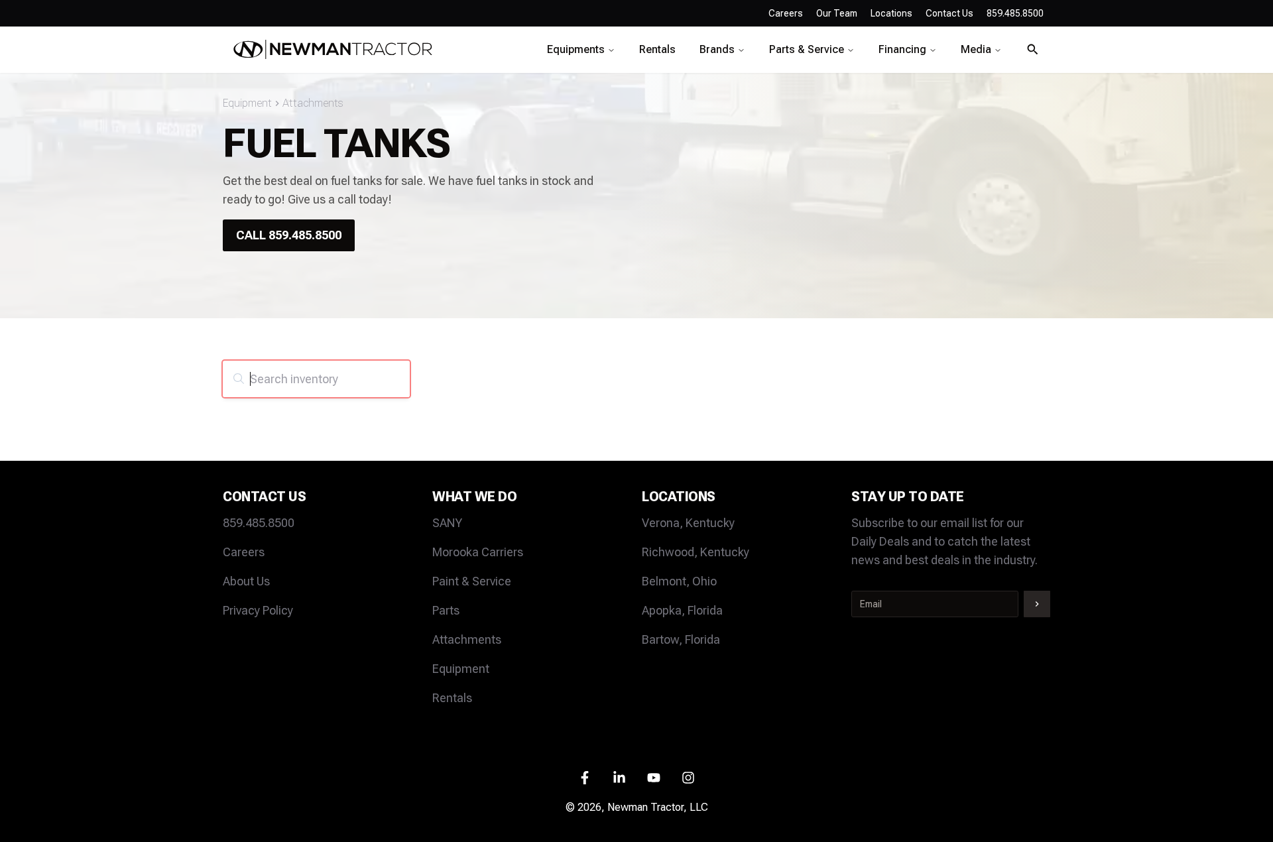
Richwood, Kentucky (695, 552)
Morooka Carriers (477, 552)
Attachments (312, 103)
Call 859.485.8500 (288, 235)
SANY (447, 523)
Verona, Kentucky (688, 523)
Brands (717, 49)
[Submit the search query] (238, 378)
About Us (246, 581)
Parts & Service (806, 49)
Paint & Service (471, 581)
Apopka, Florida (682, 610)
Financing (902, 49)
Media (976, 49)
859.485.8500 (258, 523)
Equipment (247, 103)
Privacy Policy (258, 610)
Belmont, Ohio (679, 581)
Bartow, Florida (681, 639)
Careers (785, 13)
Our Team (836, 13)
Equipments (576, 49)
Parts (445, 610)
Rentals (657, 49)
